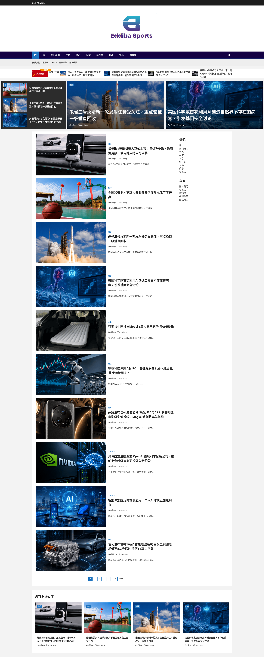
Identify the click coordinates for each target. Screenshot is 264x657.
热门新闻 (55, 55)
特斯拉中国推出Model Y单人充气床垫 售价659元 (148, 74)
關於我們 (36, 62)
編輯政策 (63, 62)
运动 (111, 55)
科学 (88, 55)
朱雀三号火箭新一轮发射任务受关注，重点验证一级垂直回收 (59, 74)
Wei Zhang (84, 125)
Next (121, 578)
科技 (110, 144)
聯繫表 (133, 55)
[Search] (229, 55)
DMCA (54, 62)
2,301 (114, 578)
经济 (78, 55)
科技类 (100, 55)
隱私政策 (73, 62)
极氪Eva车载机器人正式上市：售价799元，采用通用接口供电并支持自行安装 (192, 73)
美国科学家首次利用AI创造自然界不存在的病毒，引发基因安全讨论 (104, 74)
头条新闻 (111, 452)
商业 (170, 85)
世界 (68, 55)
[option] (34, 90)
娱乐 (121, 55)
